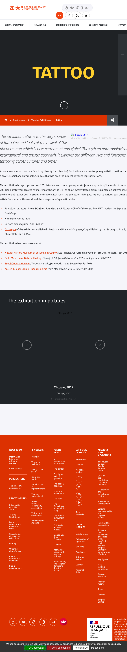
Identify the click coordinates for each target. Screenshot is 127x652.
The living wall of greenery (58, 476)
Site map (80, 547)
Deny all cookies (60, 647)
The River (58, 499)
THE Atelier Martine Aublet (59, 527)
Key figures (103, 559)
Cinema (57, 545)
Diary (122, 60)
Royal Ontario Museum (17, 263)
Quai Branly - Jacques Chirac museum (31, 8)
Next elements (100, 345)
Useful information (14, 25)
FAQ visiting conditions (103, 567)
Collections (40, 25)
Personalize (81, 647)
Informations (122, 49)
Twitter (77, 15)
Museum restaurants (59, 492)
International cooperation (103, 524)
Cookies (79, 565)
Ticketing (122, 39)
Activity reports (101, 583)
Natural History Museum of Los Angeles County (31, 252)
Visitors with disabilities (77, 7)
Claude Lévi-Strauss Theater (59, 537)
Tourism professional (37, 495)
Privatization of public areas (15, 507)
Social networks (80, 513)
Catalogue (10, 229)
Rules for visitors (80, 558)
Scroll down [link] (64, 105)
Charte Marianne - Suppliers (14, 558)
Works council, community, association (36, 504)
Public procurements (15, 567)
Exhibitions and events (67, 25)
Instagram (86, 15)
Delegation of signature (82, 540)
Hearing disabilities (33, 622)
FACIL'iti (63, 622)
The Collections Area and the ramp (60, 507)
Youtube (79, 503)
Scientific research (98, 25)
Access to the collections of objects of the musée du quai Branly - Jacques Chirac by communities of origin (103, 542)
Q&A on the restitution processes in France (103, 480)
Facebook (69, 15)
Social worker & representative (37, 486)
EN (59, 15)
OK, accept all (36, 647)
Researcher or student (37, 522)
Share (112, 120)
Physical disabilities (13, 622)
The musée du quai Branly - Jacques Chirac (103, 466)
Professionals (19, 120)
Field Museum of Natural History (23, 258)
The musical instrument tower (59, 518)
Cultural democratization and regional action (103, 513)
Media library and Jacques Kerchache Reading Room (60, 566)
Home (5, 120)
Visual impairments (23, 622)
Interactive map (122, 80)
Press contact (15, 469)
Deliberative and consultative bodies (103, 493)
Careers (101, 594)
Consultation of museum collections (15, 536)
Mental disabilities (43, 622)
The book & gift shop (59, 485)
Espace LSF (53, 622)
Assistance (80, 552)
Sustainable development (103, 502)
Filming (12, 544)
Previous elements (27, 345)
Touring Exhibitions (41, 120)
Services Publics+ (102, 575)
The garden (59, 469)
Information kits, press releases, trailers (14, 460)
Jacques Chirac (101, 601)
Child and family (36, 478)
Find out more (97, 647)
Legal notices (82, 534)
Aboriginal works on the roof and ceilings (60, 553)
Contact (79, 465)
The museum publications (15, 487)
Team (100, 589)
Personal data (80, 571)
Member (35, 457)
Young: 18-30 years (37, 471)
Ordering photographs (15, 550)
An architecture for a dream (59, 461)
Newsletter (81, 459)
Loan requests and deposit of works (15, 525)
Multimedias (122, 70)
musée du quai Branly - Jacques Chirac (26, 268)
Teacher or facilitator (36, 463)
